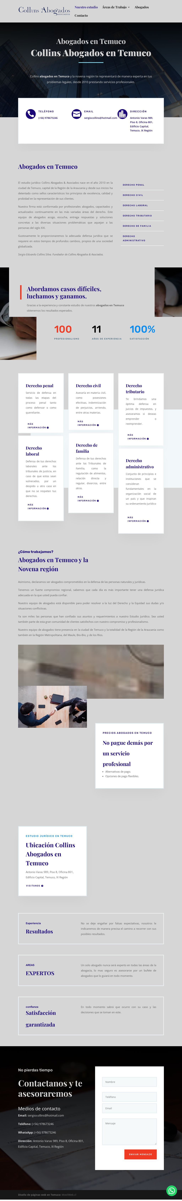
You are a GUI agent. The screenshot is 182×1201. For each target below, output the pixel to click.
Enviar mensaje (140, 1154)
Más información (37, 426)
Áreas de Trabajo (114, 7)
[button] (171, 1190)
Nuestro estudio (86, 7)
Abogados (142, 7)
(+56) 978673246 (48, 118)
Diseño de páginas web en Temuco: (39, 1194)
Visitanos (33, 885)
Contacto (81, 16)
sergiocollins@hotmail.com (100, 118)
